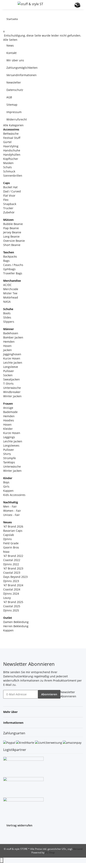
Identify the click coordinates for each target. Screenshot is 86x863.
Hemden (9, 341)
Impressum (14, 112)
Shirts (7, 454)
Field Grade (11, 543)
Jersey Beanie (12, 232)
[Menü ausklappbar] (8, 4)
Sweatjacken (11, 379)
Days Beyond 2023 (15, 577)
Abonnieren (49, 694)
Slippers (8, 322)
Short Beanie (11, 245)
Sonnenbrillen (12, 175)
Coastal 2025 (11, 606)
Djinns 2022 (11, 564)
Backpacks (10, 256)
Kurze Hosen (11, 358)
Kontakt (11, 53)
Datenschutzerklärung (18, 676)
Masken (8, 163)
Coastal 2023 (11, 572)
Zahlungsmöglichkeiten (22, 68)
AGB (9, 97)
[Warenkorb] (77, 5)
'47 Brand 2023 (13, 568)
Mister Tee (10, 293)
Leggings (9, 437)
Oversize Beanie (14, 241)
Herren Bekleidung (15, 626)
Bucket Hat (10, 187)
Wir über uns (15, 60)
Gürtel (7, 142)
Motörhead (10, 297)
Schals (7, 167)
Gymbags (9, 269)
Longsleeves (11, 445)
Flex (5, 200)
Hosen (7, 346)
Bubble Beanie (13, 224)
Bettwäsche (11, 133)
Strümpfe (9, 458)
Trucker (8, 208)
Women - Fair (12, 511)
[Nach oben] (1, 860)
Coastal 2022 (11, 560)
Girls (6, 486)
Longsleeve (10, 367)
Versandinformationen (21, 75)
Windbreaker (12, 392)
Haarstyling (10, 146)
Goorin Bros (11, 547)
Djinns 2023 (11, 581)
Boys (6, 482)
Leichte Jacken (12, 362)
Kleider (8, 429)
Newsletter (13, 82)
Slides (7, 317)
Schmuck (9, 171)
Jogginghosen (12, 354)
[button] (62, 5)
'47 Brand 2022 (13, 556)
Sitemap (11, 105)
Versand (77, 849)
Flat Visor (9, 195)
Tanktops (9, 462)
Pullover (8, 371)
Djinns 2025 (11, 610)
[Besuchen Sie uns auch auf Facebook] (6, 835)
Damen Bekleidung (16, 622)
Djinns (7, 539)
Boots (7, 313)
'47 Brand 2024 (13, 585)
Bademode (10, 412)
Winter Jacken (12, 396)
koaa (6, 551)
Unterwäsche (12, 388)
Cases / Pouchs (13, 265)
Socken (8, 375)
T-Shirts (8, 383)
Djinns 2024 (11, 593)
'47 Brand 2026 (13, 526)
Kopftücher (10, 159)
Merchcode (10, 289)
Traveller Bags (12, 273)
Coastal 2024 (11, 589)
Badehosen (10, 333)
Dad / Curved (12, 191)
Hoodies (8, 420)
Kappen (8, 491)
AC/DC (7, 285)
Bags (6, 261)
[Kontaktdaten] (69, 5)
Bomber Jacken (13, 337)
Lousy (7, 598)
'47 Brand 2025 (13, 602)
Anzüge (8, 408)
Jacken (7, 350)
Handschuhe (11, 150)
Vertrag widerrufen (19, 825)
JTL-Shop (50, 852)
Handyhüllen (11, 154)
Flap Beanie (11, 228)
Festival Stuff (11, 138)
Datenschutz (14, 90)
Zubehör (9, 212)
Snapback (9, 204)
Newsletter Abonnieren (68, 694)
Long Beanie (11, 236)
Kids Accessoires (14, 495)
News (10, 45)
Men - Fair (10, 506)
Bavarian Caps (12, 531)
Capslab (8, 535)
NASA (7, 302)
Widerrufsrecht (16, 119)
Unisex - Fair (11, 515)
